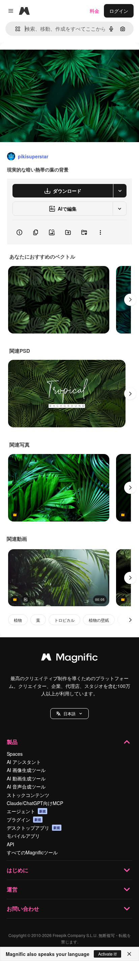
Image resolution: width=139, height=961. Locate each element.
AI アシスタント (24, 761)
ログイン (118, 10)
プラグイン (24, 819)
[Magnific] (69, 658)
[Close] (129, 954)
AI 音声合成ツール (26, 786)
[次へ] (130, 299)
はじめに (17, 870)
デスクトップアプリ (33, 827)
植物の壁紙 (99, 620)
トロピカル (64, 620)
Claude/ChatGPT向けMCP (35, 803)
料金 (94, 10)
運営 (12, 889)
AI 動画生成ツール (26, 778)
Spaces (15, 753)
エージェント (26, 811)
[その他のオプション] (100, 232)
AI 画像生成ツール (26, 770)
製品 (12, 742)
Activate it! (107, 954)
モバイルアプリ (23, 835)
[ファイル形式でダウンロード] (120, 190)
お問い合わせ (23, 908)
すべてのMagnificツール (32, 852)
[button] (69, 713)
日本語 (69, 713)
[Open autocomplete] (15, 28)
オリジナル (46, 57)
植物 (18, 620)
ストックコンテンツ (28, 795)
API (10, 844)
